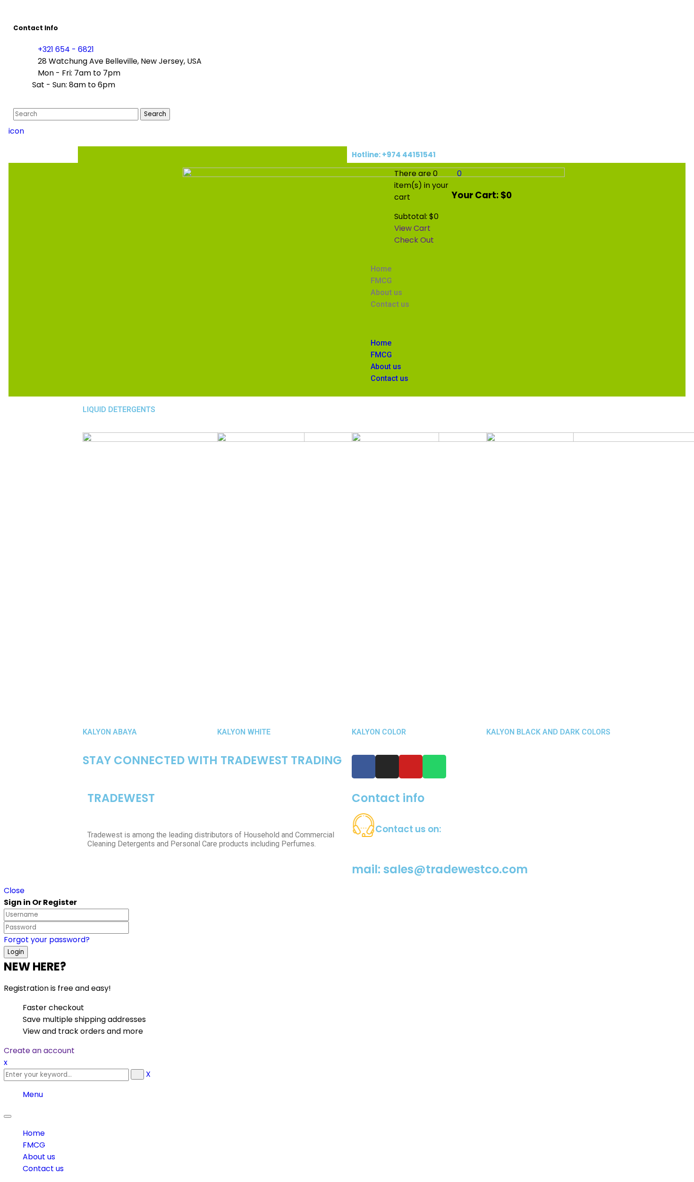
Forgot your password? (47, 939)
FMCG (34, 1145)
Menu (33, 1094)
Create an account (39, 1050)
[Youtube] (411, 766)
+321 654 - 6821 (66, 49)
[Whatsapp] (434, 766)
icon (16, 131)
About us (39, 1156)
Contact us (43, 1168)
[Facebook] (363, 766)
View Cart (412, 228)
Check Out (414, 240)
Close (14, 890)
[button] (432, 323)
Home (34, 1133)
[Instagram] (387, 766)
